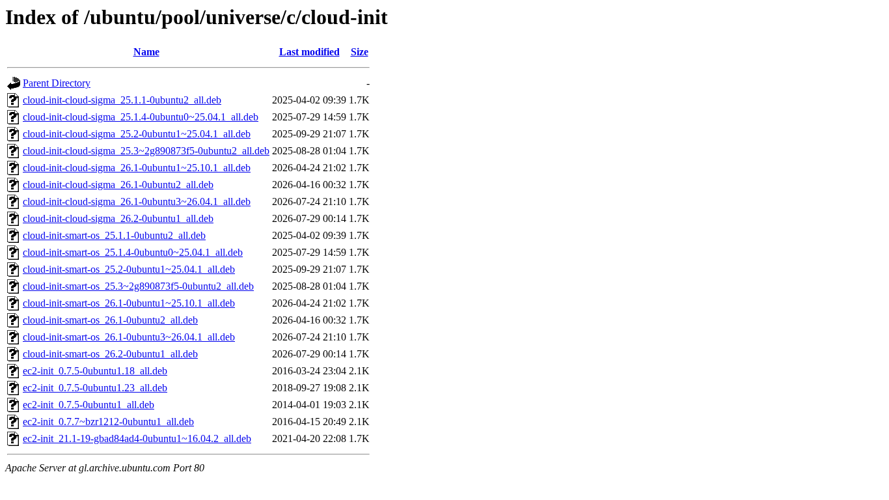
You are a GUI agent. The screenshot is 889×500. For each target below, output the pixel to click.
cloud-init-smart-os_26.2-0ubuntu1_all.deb (110, 353)
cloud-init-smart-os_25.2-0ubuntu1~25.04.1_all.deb (129, 269)
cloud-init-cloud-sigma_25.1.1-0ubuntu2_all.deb (122, 99)
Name (146, 51)
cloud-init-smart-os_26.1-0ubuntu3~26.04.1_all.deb (129, 336)
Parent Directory (56, 83)
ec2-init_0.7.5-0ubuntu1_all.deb (88, 404)
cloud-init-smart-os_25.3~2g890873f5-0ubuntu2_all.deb (138, 286)
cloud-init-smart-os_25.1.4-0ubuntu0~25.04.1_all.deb (133, 252)
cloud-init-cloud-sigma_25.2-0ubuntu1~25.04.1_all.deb (137, 133)
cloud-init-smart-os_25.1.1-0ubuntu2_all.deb (114, 235)
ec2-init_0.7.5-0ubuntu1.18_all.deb (95, 370)
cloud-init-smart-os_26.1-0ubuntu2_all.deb (110, 320)
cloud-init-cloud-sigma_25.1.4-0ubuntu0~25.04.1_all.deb (140, 116)
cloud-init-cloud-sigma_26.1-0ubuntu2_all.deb (118, 184)
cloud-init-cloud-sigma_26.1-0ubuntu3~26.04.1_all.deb (137, 201)
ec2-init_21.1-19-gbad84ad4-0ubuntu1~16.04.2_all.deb (137, 438)
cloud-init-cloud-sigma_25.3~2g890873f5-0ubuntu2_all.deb (146, 150)
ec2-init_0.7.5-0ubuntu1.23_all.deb (95, 387)
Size (359, 51)
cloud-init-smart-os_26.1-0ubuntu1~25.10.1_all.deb (129, 303)
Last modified (309, 51)
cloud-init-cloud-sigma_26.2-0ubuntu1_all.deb (118, 218)
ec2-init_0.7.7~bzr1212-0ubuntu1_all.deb (108, 421)
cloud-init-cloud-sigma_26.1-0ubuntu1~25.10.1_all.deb (137, 167)
